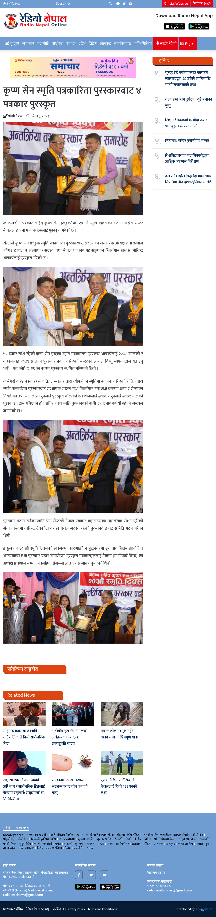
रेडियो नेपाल (15, 116)
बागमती (91, 844)
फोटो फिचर (9, 844)
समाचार (28, 43)
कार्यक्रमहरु (122, 43)
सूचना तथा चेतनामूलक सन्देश (95, 839)
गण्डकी (68, 844)
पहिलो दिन (9, 839)
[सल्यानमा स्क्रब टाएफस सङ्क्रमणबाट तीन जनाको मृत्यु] (73, 763)
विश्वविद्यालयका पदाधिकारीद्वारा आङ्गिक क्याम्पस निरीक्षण (187, 159)
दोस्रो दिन (198, 835)
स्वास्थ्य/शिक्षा (54, 848)
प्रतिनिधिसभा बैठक (165, 839)
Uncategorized (13, 835)
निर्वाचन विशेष (133, 839)
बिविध (147, 839)
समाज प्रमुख (203, 844)
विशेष (40, 848)
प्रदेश (82, 43)
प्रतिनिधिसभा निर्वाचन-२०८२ (67, 835)
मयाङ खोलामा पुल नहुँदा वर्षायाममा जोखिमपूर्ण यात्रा (119, 734)
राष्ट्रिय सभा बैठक (187, 839)
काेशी (37, 844)
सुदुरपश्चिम (25, 844)
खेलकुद (105, 43)
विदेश (93, 43)
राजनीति (43, 43)
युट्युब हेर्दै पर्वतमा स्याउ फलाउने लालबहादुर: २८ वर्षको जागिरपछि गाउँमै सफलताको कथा (188, 79)
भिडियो (147, 844)
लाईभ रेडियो (168, 43)
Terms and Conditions (102, 909)
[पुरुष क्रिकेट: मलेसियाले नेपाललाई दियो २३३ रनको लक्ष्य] (122, 763)
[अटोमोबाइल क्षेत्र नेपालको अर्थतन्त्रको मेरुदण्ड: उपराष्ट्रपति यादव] (73, 714)
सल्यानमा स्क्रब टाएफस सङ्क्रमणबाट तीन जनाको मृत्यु (70, 786)
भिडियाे (119, 839)
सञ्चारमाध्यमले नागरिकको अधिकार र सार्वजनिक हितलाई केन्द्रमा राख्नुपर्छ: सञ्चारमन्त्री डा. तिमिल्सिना (24, 789)
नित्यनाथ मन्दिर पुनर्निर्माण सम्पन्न (187, 141)
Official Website (176, 4)
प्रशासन (136, 844)
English (189, 44)
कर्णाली (47, 844)
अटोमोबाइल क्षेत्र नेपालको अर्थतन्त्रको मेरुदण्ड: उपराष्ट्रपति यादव (69, 737)
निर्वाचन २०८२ (202, 4)
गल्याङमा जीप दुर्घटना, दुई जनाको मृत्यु (188, 102)
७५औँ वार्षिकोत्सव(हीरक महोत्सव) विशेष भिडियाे (113, 835)
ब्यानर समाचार (67, 839)
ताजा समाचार (26, 848)
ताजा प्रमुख (9, 848)
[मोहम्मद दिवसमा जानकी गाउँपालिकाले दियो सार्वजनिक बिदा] (24, 714)
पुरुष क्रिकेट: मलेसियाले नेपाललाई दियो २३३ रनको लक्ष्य (119, 786)
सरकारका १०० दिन (37, 835)
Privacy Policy (76, 909)
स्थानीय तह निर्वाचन (118, 844)
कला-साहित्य (185, 844)
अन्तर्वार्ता (205, 839)
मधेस (58, 844)
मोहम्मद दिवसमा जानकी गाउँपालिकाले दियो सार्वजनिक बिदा (24, 737)
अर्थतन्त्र (57, 43)
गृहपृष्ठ (14, 43)
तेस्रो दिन (23, 839)
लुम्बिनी (79, 844)
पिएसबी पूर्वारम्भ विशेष (43, 839)
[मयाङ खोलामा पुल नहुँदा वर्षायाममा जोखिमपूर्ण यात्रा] (122, 714)
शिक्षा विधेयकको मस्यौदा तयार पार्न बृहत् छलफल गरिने (186, 123)
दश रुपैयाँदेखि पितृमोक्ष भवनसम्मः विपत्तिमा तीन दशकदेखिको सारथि (188, 179)
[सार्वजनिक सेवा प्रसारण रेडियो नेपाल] (36, 20)
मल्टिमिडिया (143, 43)
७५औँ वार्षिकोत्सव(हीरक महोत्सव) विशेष (166, 835)
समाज (71, 43)
